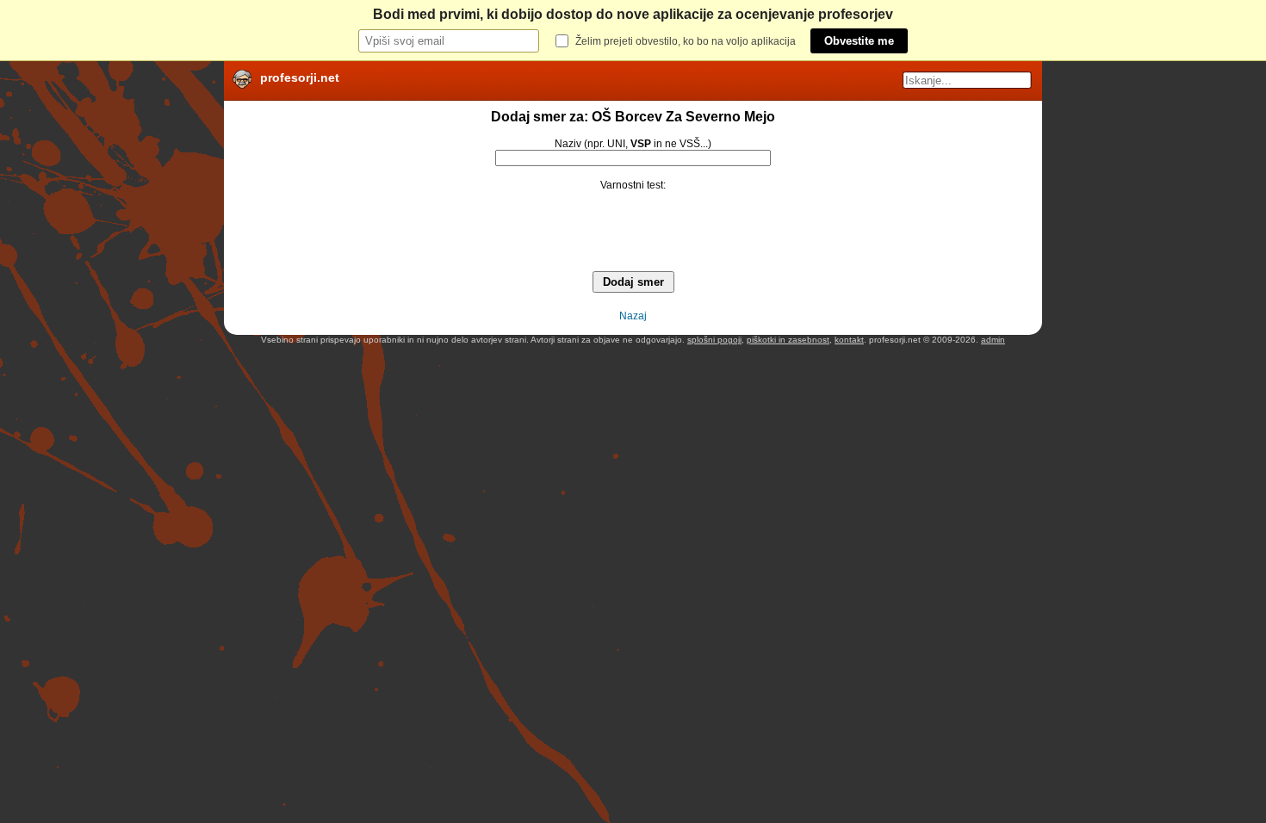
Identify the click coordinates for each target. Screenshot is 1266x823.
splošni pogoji (714, 339)
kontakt (849, 339)
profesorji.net (299, 77)
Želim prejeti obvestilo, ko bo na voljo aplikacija (685, 41)
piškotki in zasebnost (788, 339)
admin (993, 339)
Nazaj (633, 316)
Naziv (568, 144)
